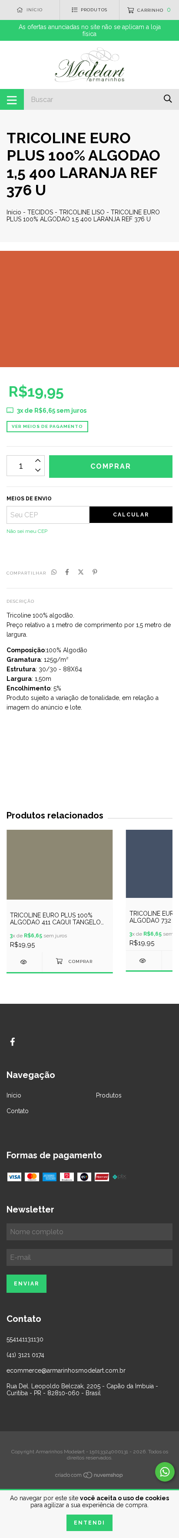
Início (14, 212)
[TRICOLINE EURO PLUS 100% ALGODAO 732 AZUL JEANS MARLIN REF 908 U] (144, 960)
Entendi (89, 1523)
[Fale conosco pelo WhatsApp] (165, 1472)
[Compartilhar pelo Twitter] (80, 572)
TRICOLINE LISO (82, 212)
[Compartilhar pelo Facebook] (67, 572)
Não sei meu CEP (27, 531)
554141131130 (25, 1339)
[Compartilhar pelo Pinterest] (95, 572)
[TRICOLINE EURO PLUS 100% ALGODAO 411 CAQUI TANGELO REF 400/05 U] (24, 962)
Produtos (109, 1095)
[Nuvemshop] (89, 1476)
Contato (18, 1110)
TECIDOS (40, 212)
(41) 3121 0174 (25, 1354)
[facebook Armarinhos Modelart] (13, 1041)
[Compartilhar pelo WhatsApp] (54, 572)
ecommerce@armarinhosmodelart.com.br (66, 1370)
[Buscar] (168, 98)
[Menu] (12, 99)
